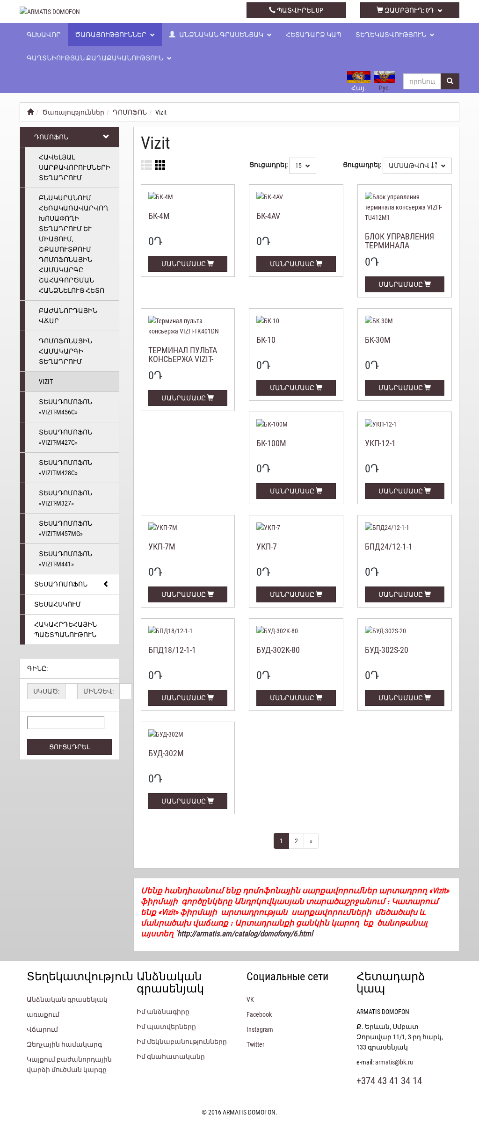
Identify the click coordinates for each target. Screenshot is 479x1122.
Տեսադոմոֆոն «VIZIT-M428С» (65, 468)
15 (299, 165)
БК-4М (159, 216)
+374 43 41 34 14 (183, 10)
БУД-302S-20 (386, 650)
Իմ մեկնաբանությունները (182, 1041)
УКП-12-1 (380, 443)
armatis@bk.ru (394, 1062)
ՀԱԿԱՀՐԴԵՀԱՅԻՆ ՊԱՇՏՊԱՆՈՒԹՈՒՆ (65, 629)
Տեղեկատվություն (392, 34)
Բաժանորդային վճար (68, 316)
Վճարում (42, 1029)
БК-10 (266, 340)
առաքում (43, 1014)
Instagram (260, 1029)
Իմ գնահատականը (171, 1056)
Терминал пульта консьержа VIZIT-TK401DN (182, 359)
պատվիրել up (299, 10)
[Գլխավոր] (30, 112)
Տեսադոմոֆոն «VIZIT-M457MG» (65, 528)
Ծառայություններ (111, 34)
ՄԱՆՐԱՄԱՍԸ (184, 264)
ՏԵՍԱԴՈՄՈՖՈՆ (60, 584)
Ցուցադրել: (268, 164)
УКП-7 (266, 546)
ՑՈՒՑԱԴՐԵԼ (69, 747)
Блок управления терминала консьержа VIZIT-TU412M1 (399, 250)
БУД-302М (166, 753)
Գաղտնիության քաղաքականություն (96, 58)
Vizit (46, 381)
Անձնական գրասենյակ (221, 34)
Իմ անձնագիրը (163, 1011)
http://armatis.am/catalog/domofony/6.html (245, 933)
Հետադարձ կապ (313, 34)
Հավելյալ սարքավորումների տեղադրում (74, 167)
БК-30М (378, 340)
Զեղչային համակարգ (64, 1044)
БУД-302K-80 (278, 650)
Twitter (255, 1044)
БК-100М (271, 443)
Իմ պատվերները (166, 1026)
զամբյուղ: (408, 10)
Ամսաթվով (410, 165)
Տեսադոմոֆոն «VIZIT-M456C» (65, 407)
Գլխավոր (44, 34)
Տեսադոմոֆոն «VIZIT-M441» (65, 559)
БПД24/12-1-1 (389, 546)
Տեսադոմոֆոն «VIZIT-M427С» (65, 437)
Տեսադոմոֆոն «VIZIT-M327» (65, 498)
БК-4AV (268, 216)
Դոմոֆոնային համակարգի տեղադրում (65, 351)
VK (250, 999)
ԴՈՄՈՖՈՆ (130, 112)
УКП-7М (161, 546)
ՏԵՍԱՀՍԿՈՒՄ (57, 604)
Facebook (259, 1014)
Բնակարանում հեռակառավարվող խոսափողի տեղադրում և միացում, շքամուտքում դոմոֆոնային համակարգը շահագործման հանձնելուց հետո (74, 244)
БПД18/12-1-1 (172, 650)
